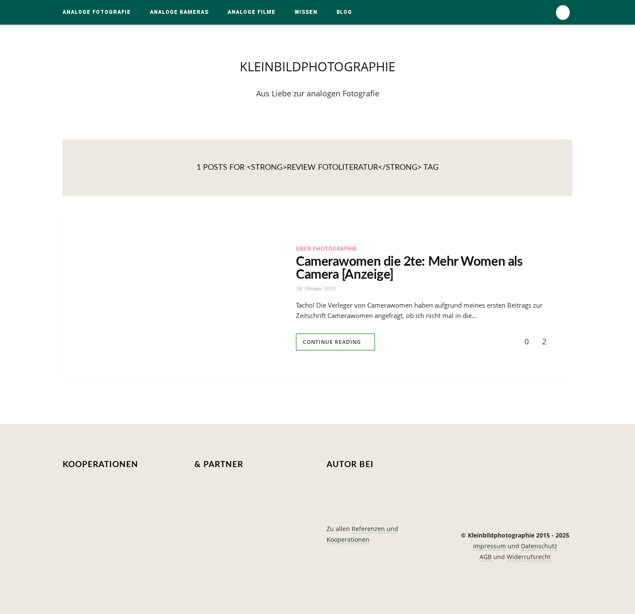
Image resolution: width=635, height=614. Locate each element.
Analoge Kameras (179, 12)
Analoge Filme (252, 12)
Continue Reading (332, 342)
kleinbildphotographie (317, 66)
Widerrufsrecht (529, 557)
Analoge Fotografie (97, 12)
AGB (486, 557)
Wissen (306, 12)
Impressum (490, 546)
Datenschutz (539, 546)
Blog (344, 12)
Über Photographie (326, 248)
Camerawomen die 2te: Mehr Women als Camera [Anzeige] (409, 268)
